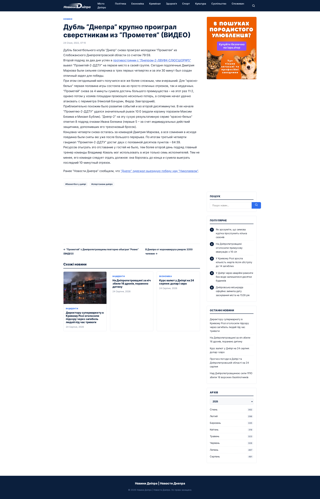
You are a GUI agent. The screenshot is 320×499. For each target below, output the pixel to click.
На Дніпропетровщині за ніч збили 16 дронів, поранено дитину (131, 283)
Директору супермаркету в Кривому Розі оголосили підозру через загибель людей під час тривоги (85, 317)
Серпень (231, 456)
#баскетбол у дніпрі (75, 184)
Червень (231, 443)
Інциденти (72, 308)
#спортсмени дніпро (102, 184)
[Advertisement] (131, 215)
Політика (120, 3)
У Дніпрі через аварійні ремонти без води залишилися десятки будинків (234, 276)
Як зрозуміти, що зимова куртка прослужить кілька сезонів (231, 233)
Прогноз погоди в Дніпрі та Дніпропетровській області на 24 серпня (229, 362)
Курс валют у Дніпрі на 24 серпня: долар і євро (176, 282)
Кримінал (155, 3)
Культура (200, 3)
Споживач (238, 3)
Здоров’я (171, 3)
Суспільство (218, 3)
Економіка (137, 3)
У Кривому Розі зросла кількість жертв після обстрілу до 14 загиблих (234, 262)
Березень (231, 422)
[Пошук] (253, 6)
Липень (231, 449)
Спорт (186, 3)
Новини (67, 19)
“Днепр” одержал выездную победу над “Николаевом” (159, 171)
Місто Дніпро (102, 5)
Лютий (231, 416)
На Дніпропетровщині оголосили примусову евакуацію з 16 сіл (229, 247)
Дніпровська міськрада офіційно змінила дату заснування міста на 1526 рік (233, 291)
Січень (231, 409)
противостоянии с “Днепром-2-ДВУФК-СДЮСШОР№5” (152, 60)
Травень (231, 436)
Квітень (231, 429)
